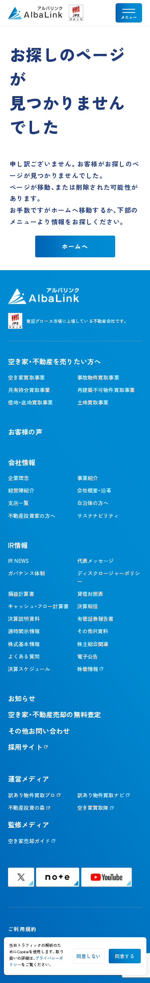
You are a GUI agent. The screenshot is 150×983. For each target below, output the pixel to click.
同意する (124, 955)
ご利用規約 (22, 929)
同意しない (88, 955)
